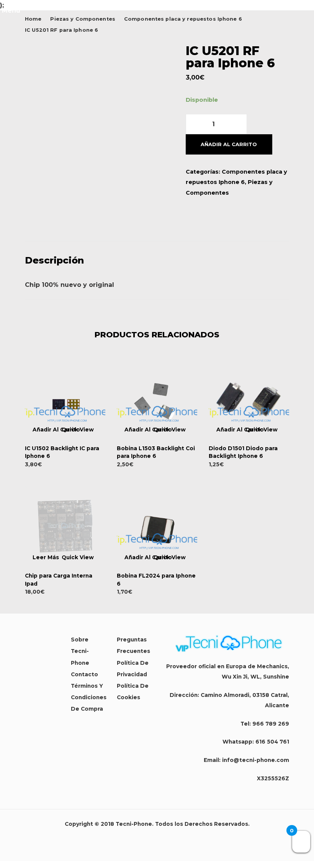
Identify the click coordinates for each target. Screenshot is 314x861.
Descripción (54, 260)
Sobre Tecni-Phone (80, 651)
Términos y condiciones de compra (88, 697)
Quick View (78, 430)
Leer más (46, 557)
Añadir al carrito (229, 144)
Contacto (84, 674)
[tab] (157, 260)
